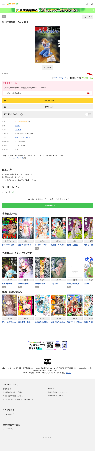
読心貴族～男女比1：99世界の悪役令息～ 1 (25, 322)
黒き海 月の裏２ (58, 245)
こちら (68, 373)
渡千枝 (17, 126)
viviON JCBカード (59, 78)
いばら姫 (54, 284)
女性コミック (19, 138)
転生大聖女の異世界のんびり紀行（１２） (41, 322)
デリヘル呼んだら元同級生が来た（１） (9, 322)
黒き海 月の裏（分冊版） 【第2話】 (25, 245)
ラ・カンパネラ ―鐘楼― (41, 245)
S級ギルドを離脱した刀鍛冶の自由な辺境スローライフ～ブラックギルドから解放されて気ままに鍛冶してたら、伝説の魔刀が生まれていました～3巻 (74, 322)
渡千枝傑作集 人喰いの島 (25, 284)
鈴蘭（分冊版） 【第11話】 (74, 245)
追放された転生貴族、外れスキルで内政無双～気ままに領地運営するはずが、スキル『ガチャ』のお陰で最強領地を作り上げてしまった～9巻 (58, 322)
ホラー (27, 138)
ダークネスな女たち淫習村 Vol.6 (9, 245)
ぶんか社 (18, 130)
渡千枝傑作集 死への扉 (41, 284)
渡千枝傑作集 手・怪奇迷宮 (8, 284)
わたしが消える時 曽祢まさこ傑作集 (74, 284)
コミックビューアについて (15, 158)
